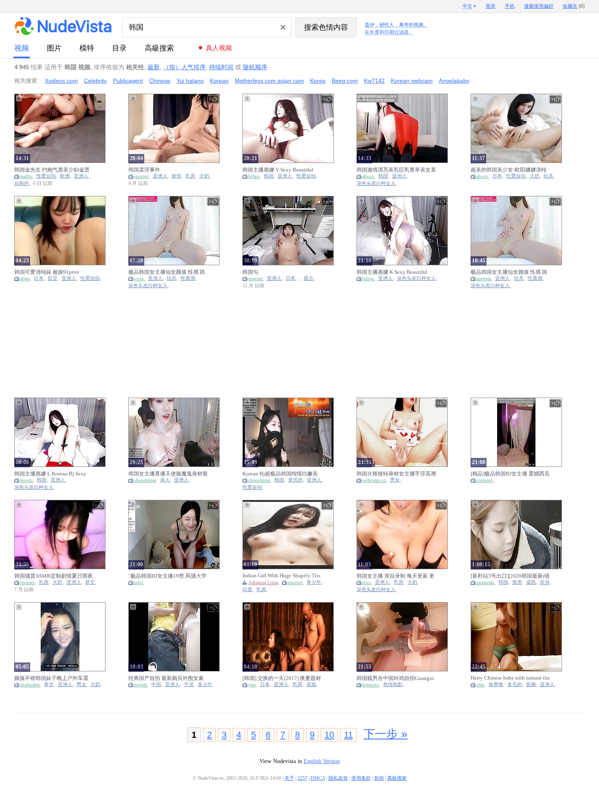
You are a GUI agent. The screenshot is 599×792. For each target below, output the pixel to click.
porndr (140, 685)
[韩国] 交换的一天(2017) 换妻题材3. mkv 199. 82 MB (281, 678)
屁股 (311, 684)
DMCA (318, 778)
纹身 (545, 582)
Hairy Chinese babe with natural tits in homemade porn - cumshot (510, 678)
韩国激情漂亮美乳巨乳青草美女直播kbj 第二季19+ (396, 170)
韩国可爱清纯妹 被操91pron (46, 272)
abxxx (368, 176)
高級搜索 (159, 48)
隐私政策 (338, 778)
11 (348, 735)
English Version (322, 761)
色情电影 (393, 684)
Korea (318, 80)
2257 (302, 778)
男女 (395, 480)
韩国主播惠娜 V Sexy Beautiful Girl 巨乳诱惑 (277, 170)
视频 (21, 48)
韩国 (268, 176)
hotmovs (370, 685)
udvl (138, 582)
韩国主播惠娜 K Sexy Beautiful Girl (392, 272)
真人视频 (219, 47)
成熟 (531, 582)
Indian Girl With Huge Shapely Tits (281, 575)
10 (329, 735)
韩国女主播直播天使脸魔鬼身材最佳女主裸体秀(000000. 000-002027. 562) (168, 474)
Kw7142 (374, 80)
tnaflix (26, 176)
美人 (165, 480)
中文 (467, 6)
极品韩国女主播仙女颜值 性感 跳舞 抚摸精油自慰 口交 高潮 (166, 272)
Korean (219, 80)
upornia (483, 279)
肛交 (52, 278)
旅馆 (176, 176)
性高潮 (188, 278)
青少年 (313, 582)
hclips (254, 176)
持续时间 (221, 67)
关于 (289, 778)
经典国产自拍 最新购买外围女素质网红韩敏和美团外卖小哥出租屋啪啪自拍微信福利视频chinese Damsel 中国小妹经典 (168, 678)
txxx (366, 582)
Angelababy (454, 80)
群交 (90, 582)
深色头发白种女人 (376, 183)
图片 (54, 48)
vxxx (139, 279)
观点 (308, 278)
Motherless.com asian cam (269, 80)
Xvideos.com (61, 80)
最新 (154, 67)
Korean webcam (412, 80)
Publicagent (128, 80)
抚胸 (531, 684)
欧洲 (65, 176)
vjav (252, 685)
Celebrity (95, 80)
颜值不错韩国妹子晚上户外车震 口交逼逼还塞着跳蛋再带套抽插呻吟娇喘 (54, 678)
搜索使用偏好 (538, 6)
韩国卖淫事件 (144, 170)
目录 (119, 48)
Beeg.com (345, 80)
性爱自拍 (46, 176)
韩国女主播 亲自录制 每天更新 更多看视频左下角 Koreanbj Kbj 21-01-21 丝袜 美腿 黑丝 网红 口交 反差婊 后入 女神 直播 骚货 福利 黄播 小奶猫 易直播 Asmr (396, 576)
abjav (25, 279)
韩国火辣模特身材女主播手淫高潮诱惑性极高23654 (396, 474)
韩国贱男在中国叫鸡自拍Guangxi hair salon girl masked (395, 678)
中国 (156, 684)
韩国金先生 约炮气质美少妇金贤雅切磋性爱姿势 (52, 170)
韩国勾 (250, 272)
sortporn (484, 480)
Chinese (159, 80)
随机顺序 (255, 67)
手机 (510, 6)
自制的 (21, 183)
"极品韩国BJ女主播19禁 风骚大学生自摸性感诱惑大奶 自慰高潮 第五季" (167, 576)
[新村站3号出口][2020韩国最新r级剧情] (510, 576)
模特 (86, 48)
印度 (247, 589)
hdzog (368, 279)
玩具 (548, 176)
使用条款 (361, 778)
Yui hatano (190, 80)
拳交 (49, 684)
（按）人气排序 (184, 67)
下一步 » (385, 734)
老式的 (295, 480)
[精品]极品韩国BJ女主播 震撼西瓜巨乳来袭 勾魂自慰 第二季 (510, 474)
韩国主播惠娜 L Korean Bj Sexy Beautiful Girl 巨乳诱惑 (50, 474)
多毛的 (514, 684)
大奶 (204, 176)
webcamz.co (374, 480)
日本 (497, 176)
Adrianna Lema (263, 582)
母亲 (517, 582)
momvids (485, 582)
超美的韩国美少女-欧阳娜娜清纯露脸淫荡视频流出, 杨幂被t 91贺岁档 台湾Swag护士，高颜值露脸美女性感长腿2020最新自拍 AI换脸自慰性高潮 (511, 170)
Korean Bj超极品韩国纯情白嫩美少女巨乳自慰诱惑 (280, 474)
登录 (490, 6)
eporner (141, 176)
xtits (480, 685)
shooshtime (145, 480)
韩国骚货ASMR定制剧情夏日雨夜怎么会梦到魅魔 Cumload (53, 576)
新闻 (379, 778)
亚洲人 (81, 176)
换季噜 (496, 684)
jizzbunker (30, 685)
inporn (26, 480)
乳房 (190, 176)
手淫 (189, 684)
